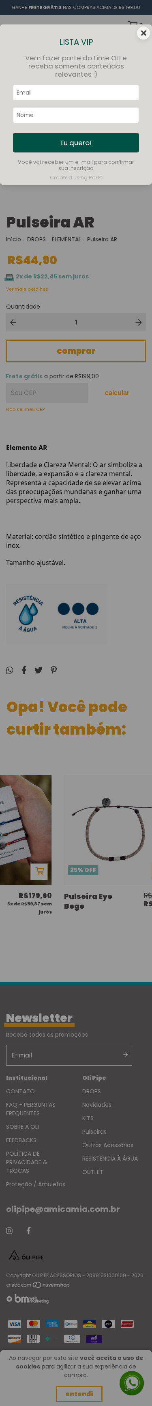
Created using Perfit (76, 177)
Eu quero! (76, 143)
